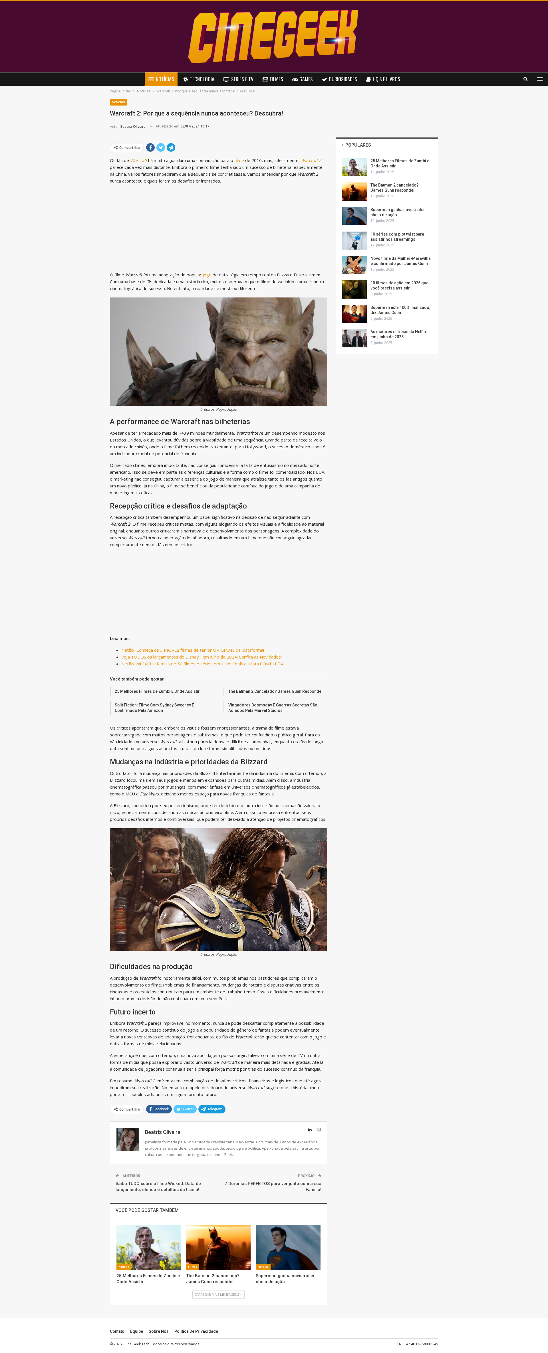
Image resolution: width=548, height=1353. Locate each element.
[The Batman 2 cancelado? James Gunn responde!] (218, 1247)
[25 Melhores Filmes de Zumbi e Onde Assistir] (148, 1247)
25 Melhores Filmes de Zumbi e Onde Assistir (157, 691)
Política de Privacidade (196, 1331)
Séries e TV (242, 79)
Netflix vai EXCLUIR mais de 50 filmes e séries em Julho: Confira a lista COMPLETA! (202, 664)
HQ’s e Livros (386, 79)
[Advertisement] (218, 229)
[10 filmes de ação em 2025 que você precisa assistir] (354, 289)
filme (239, 160)
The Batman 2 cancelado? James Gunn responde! (275, 691)
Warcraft (138, 160)
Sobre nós (159, 1331)
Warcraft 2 (311, 160)
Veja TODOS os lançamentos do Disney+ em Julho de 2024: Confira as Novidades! (201, 657)
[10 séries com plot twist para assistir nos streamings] (354, 241)
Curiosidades (343, 79)
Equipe (136, 1331)
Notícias (165, 79)
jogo (208, 275)
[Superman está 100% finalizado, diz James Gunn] (354, 314)
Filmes (276, 79)
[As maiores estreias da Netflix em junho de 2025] (354, 338)
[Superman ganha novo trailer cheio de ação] (288, 1247)
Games (306, 79)
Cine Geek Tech (136, 1344)
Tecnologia (202, 79)
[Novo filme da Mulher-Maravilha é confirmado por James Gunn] (354, 265)
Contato (117, 1331)
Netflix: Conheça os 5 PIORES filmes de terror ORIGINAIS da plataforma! (192, 650)
